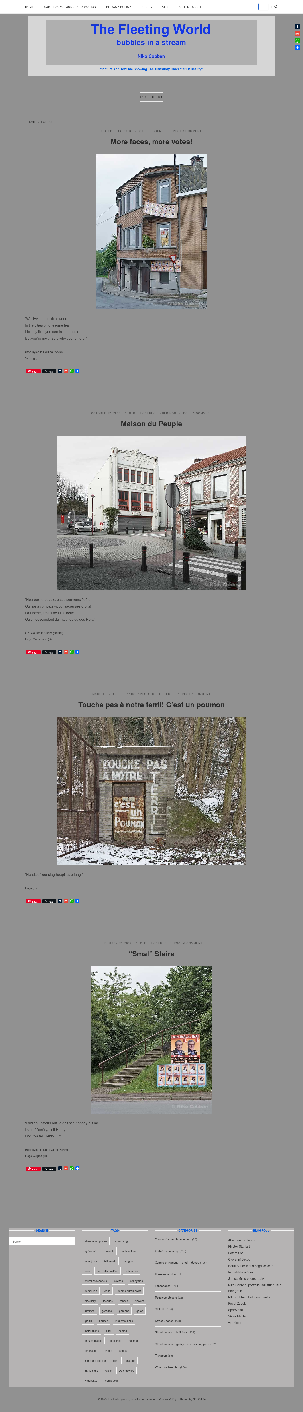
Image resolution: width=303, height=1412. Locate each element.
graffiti (88, 1321)
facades (108, 1301)
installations (92, 1331)
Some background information (70, 6)
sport (116, 1360)
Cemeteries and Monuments (173, 1239)
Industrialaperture (240, 1272)
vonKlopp (234, 1322)
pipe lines (115, 1340)
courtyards (136, 1281)
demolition (91, 1291)
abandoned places (96, 1241)
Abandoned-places (241, 1240)
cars (87, 1271)
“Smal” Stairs (151, 953)
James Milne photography (246, 1278)
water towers (126, 1370)
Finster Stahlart (239, 1246)
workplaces (111, 1380)
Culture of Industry (167, 1251)
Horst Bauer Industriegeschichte (250, 1265)
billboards (110, 1261)
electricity (90, 1301)
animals (109, 1251)
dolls (107, 1291)
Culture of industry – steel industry (177, 1262)
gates (139, 1311)
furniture (89, 1311)
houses (103, 1321)
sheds (108, 1350)
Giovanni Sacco (239, 1259)
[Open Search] (276, 7)
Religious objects (166, 1297)
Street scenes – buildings (171, 1332)
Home (29, 6)
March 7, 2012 (105, 694)
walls (108, 1370)
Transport (161, 1355)
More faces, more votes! (152, 141)
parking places (93, 1340)
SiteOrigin (199, 1399)
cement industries (107, 1271)
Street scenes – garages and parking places (183, 1344)
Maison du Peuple (151, 423)
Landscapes (135, 694)
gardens (124, 1311)
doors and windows (129, 1291)
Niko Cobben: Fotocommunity (249, 1297)
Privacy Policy (118, 6)
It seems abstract (166, 1274)
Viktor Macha (237, 1316)
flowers (139, 1301)
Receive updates (155, 6)
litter (108, 1331)
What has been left (167, 1367)
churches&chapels (96, 1281)
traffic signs (91, 1370)
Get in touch (190, 6)
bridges (128, 1261)
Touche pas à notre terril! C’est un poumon (151, 704)
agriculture (91, 1251)
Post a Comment (187, 131)
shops (123, 1350)
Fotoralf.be (236, 1253)
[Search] (69, 1239)
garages (107, 1311)
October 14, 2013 (116, 131)
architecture (129, 1251)
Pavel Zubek (237, 1303)
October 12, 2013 (106, 413)
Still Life (160, 1309)
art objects (91, 1261)
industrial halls (124, 1321)
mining (123, 1331)
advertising (121, 1241)
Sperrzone (235, 1309)
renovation (91, 1350)
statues (130, 1360)
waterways (91, 1380)
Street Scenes (152, 131)
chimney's (132, 1271)
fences (124, 1301)
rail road (134, 1340)
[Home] (151, 63)
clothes (118, 1281)
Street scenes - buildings (152, 413)
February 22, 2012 (116, 943)
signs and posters (95, 1360)
